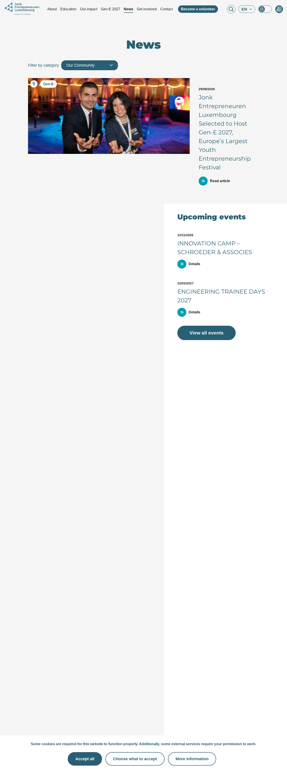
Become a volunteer (198, 9)
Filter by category (43, 65)
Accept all (84, 759)
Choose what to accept (135, 759)
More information (192, 759)
